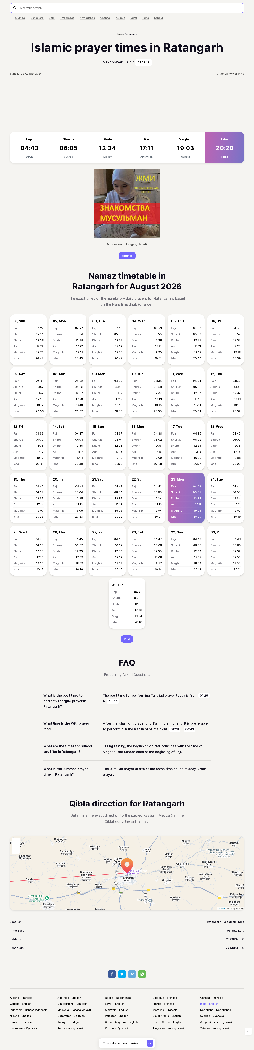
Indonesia (16, 1009)
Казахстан (16, 1028)
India (203, 1003)
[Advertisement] (127, 104)
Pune (145, 17)
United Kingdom (115, 1022)
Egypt (108, 1003)
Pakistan (110, 1015)
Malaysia (63, 1009)
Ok (150, 1043)
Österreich (64, 1015)
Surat (133, 17)
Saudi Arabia (161, 1015)
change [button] (145, 304)
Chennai (105, 17)
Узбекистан (208, 1028)
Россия (110, 1028)
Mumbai (20, 17)
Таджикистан (162, 1028)
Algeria (14, 997)
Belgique (158, 997)
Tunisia (14, 1022)
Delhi (52, 17)
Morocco (158, 1009)
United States (162, 1022)
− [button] (16, 849)
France (157, 1003)
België (109, 997)
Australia (63, 997)
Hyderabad (67, 17)
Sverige (205, 1015)
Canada (205, 997)
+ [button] (16, 841)
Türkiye (62, 1022)
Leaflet (221, 908)
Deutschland (65, 1003)
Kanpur (158, 17)
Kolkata (120, 17)
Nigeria (14, 1015)
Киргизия (63, 1028)
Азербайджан (209, 1022)
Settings (127, 255)
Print (127, 639)
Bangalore (37, 17)
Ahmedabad (87, 17)
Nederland (206, 1009)
